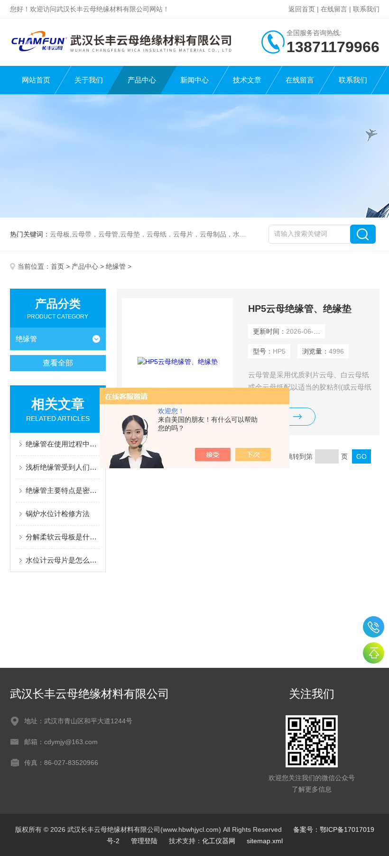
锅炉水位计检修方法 (58, 514)
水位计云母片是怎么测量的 (63, 560)
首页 (57, 266)
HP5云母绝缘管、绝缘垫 (300, 308)
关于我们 (88, 80)
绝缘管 (116, 266)
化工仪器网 (218, 841)
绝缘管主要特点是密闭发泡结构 (63, 490)
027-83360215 (373, 626)
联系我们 (366, 9)
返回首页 (301, 9)
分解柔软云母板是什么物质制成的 (63, 537)
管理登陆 (144, 841)
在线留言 (334, 9)
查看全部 (58, 363)
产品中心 (142, 80)
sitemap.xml (265, 841)
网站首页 (36, 80)
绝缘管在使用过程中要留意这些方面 (63, 444)
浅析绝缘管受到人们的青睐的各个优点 (63, 467)
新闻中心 (194, 80)
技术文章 (247, 80)
